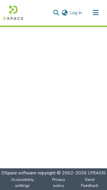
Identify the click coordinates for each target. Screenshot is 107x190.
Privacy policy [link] (58, 182)
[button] (13, 13)
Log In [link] (76, 13)
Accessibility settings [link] (22, 182)
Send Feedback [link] (89, 182)
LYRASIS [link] (97, 173)
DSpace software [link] (18, 173)
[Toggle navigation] (96, 12)
